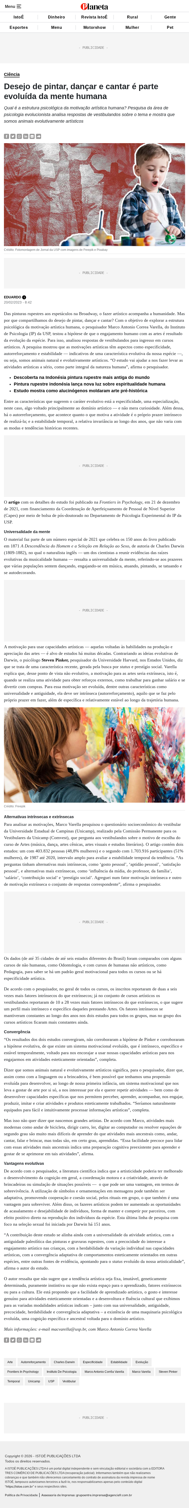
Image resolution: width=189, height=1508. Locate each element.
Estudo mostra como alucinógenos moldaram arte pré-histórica (80, 390)
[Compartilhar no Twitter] (13, 136)
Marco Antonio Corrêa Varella (104, 1371)
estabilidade (119, 1362)
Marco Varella (141, 1371)
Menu (56, 27)
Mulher (132, 27)
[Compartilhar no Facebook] (6, 136)
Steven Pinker (55, 660)
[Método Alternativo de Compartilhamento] (38, 136)
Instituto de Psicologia (62, 1371)
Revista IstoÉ (94, 17)
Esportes (19, 27)
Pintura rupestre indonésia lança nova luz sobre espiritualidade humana (89, 384)
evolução (142, 1362)
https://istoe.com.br (19, 1486)
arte (10, 1362)
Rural (132, 17)
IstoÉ (19, 17)
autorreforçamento (33, 1362)
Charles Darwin (64, 1362)
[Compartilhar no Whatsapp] (19, 136)
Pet (170, 27)
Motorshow (94, 27)
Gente (170, 17)
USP (51, 1381)
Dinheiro (56, 17)
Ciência (12, 74)
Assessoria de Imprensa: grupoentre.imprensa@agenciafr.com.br (86, 1495)
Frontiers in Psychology (23, 1371)
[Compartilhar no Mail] (32, 136)
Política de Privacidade (21, 1495)
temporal (13, 1381)
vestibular (69, 1381)
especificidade (93, 1362)
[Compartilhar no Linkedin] (25, 136)
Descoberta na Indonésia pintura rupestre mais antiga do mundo (82, 377)
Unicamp (34, 1381)
